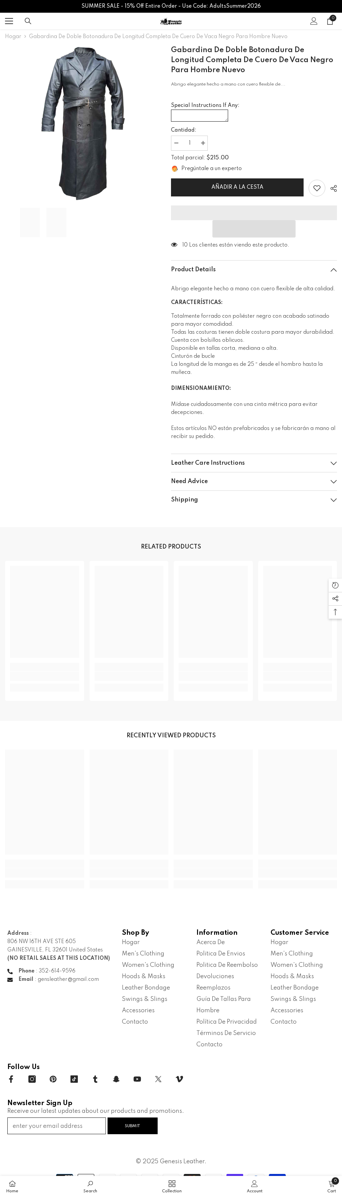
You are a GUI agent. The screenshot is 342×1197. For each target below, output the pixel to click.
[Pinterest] (53, 1079)
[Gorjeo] (158, 1079)
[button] (254, 229)
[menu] (9, 21)
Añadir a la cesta (237, 187)
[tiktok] (74, 1079)
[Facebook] (11, 1079)
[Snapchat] (116, 1079)
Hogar (13, 36)
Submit (132, 1126)
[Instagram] (32, 1079)
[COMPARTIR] (331, 188)
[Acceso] (314, 21)
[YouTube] (137, 1079)
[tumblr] (95, 1079)
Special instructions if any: (205, 105)
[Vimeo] (179, 1079)
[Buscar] (28, 21)
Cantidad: (183, 130)
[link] (317, 188)
